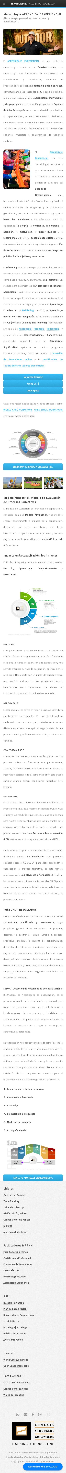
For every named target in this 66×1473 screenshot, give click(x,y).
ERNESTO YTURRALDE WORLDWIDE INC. (33, 466)
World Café (33, 383)
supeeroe (11, 1321)
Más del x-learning (33, 377)
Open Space (33, 390)
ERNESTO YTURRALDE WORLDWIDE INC (33, 1177)
